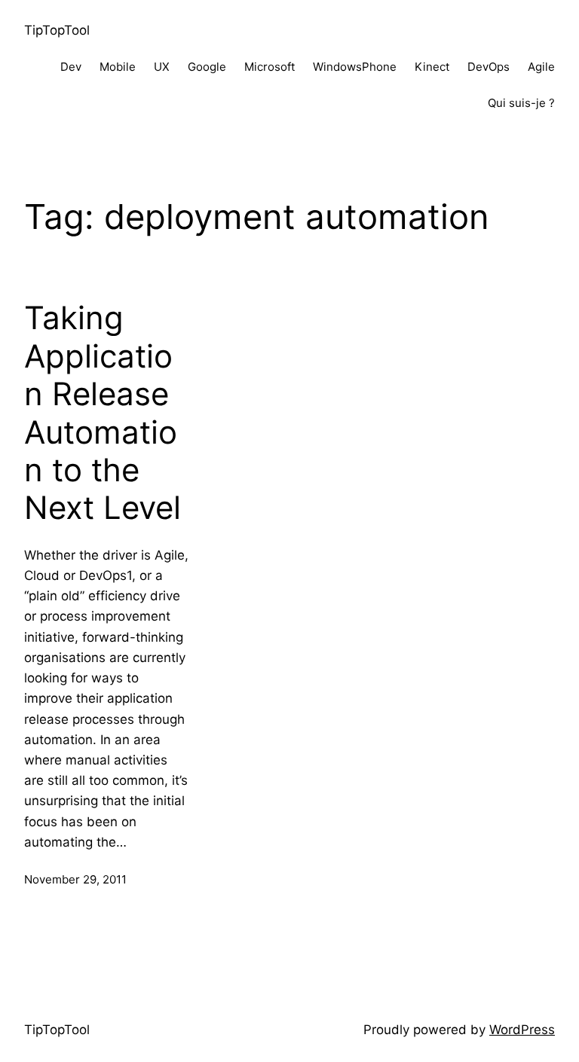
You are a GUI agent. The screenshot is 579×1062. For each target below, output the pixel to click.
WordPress (522, 1029)
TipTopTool (57, 30)
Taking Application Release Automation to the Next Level (102, 412)
